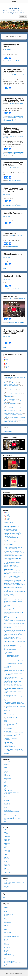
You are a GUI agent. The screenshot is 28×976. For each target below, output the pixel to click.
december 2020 (7, 848)
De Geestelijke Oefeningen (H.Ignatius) (11, 526)
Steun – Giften (6, 753)
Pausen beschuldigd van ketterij (13, 655)
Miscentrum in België (8, 431)
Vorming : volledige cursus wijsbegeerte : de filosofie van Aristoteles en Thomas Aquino (13, 117)
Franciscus (9, 666)
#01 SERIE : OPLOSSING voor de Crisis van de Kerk (14, 678)
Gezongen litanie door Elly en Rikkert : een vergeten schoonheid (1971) (13, 331)
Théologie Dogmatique (8, 808)
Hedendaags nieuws (7, 731)
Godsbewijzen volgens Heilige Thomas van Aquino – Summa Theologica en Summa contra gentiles (13, 131)
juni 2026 (5, 832)
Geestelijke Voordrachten (13, 213)
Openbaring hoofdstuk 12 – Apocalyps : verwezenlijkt (15, 747)
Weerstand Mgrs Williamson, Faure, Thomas (12, 691)
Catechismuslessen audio (8, 205)
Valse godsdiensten (7, 810)
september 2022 (7, 843)
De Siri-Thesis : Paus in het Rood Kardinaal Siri (13, 685)
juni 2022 (5, 844)
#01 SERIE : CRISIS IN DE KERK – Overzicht (12, 562)
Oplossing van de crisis (8, 794)
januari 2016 (6, 871)
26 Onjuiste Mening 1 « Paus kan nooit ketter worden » (14, 610)
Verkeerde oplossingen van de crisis (10, 812)
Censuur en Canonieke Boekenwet (11, 541)
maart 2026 (6, 833)
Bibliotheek (6, 763)
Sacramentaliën (11, 288)
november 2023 (7, 842)
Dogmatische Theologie (8, 770)
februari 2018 (6, 855)
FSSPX (5, 772)
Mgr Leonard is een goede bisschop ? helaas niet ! (14, 670)
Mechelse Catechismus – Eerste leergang (13, 532)
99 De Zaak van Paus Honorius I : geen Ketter (12, 391)
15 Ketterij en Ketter (7, 590)
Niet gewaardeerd (7, 793)
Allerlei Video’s (6, 727)
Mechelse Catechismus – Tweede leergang (13, 533)
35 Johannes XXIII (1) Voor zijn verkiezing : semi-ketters (14, 417)
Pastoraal (5, 721)
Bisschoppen (6, 669)
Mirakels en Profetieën (8, 742)
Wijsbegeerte (9, 119)
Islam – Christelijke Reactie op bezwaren (13, 709)
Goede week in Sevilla (12, 276)
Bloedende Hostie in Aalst (10, 746)
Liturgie (5, 713)
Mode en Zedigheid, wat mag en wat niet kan (13, 547)
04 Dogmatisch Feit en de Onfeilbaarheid (11, 566)
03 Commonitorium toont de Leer (10, 565)
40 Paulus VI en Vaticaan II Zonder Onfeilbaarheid (13, 404)
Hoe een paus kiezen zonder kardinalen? (14, 663)
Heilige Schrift (6, 781)
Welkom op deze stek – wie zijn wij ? (11, 429)
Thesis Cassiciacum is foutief (9, 693)
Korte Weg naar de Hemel (10, 711)
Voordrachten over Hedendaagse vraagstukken (14, 734)
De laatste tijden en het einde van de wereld (13, 702)
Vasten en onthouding (9, 522)
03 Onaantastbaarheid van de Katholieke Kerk (12, 393)
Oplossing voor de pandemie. (10, 735)
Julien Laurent (21, 48)
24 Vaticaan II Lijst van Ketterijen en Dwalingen (13, 606)
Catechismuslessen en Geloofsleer (10, 529)
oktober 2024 (6, 840)
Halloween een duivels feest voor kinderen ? (13, 545)
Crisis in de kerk (7, 765)
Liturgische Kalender (7, 788)
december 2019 (7, 851)
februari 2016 (6, 869)
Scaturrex (14, 8)
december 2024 (7, 839)
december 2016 (7, 864)
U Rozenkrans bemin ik (12, 254)
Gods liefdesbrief (10, 296)
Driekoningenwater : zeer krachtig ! (11, 717)
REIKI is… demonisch (9, 550)
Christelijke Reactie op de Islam (10, 384)
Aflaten (6, 538)
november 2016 (7, 865)
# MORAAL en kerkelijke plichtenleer (11, 537)
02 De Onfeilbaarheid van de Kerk (10, 563)
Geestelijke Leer (11, 60)
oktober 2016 (6, 866)
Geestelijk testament (9, 544)
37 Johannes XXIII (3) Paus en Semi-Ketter (12, 413)
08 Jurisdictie (6, 573)
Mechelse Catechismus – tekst (11, 530)
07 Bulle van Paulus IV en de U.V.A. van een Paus (13, 572)
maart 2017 (6, 860)
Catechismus (21, 204)
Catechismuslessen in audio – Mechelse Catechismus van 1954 (13, 189)
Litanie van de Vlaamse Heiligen (11, 738)
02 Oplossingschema (8, 396)
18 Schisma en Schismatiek (9, 594)
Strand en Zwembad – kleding (10, 554)
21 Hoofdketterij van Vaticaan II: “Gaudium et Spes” (13, 599)
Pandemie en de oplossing (10, 724)
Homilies (5, 523)
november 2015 (7, 872)
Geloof (9, 180)
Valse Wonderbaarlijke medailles (11, 677)
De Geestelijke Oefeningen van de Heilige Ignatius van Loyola (13, 71)
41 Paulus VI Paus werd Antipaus (10, 403)
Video (16, 60)
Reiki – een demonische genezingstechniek (13, 551)
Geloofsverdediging (7, 705)
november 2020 (7, 850)
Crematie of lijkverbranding (10, 543)
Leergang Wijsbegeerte (8, 725)
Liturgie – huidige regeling (10, 714)
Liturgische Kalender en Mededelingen (11, 385)
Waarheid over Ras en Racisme (10, 382)
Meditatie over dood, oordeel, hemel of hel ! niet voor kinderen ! (13, 164)
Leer (16, 266)
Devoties (10, 266)
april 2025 (5, 837)
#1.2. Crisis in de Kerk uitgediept (10, 649)
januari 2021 (6, 847)
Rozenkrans (7, 739)
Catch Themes (19, 973)
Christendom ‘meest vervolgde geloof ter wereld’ (14, 732)
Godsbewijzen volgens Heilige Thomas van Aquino (14, 703)
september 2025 (7, 836)
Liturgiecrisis (6, 671)
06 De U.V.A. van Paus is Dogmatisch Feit (12, 570)
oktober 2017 (6, 857)
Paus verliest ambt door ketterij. (13, 656)
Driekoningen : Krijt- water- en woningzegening (14, 718)
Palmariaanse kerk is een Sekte (10, 389)
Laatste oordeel (9, 233)
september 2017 (7, 858)
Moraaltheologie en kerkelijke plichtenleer (11, 792)
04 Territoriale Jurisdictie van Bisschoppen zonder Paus (14, 386)
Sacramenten (6, 806)
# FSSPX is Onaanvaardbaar (9, 399)
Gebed (13, 266)
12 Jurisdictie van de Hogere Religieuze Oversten (13, 583)
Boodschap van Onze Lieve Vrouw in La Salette (14, 749)
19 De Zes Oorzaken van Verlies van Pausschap (13, 595)
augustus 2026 (6, 829)
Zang (18, 346)
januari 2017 (6, 862)
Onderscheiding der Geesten (11, 45)
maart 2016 (6, 868)
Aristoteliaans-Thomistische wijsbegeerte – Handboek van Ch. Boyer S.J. (13, 100)
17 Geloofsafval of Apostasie (9, 592)
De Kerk (5, 767)
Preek (5, 801)
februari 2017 (6, 861)
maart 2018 (6, 854)
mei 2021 (5, 846)
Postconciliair (6, 667)
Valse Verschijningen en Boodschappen (11, 811)
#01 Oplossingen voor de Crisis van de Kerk (12, 398)
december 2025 (7, 835)
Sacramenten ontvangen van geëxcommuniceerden (15, 552)
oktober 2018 (6, 853)
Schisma (5, 807)
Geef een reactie (8, 49)
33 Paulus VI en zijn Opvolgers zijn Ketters (12, 628)
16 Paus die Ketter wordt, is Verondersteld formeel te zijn (14, 591)
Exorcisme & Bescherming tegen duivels (13, 723)
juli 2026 (5, 830)
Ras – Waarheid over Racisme (11, 548)
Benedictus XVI (10, 664)
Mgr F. (6, 692)
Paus (6, 653)
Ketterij (5, 782)
